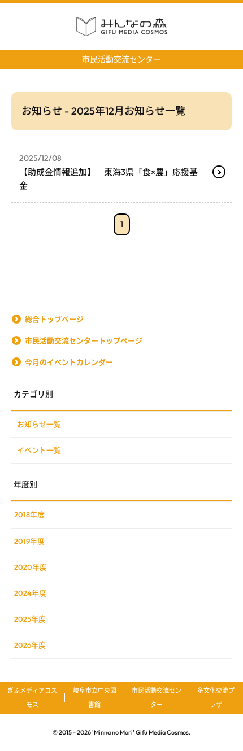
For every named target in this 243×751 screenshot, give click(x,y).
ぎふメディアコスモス (32, 698)
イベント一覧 (39, 450)
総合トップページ (54, 319)
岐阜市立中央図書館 (94, 698)
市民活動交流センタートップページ (83, 340)
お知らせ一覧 (39, 424)
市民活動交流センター (121, 59)
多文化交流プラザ (216, 698)
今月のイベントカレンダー (69, 361)
